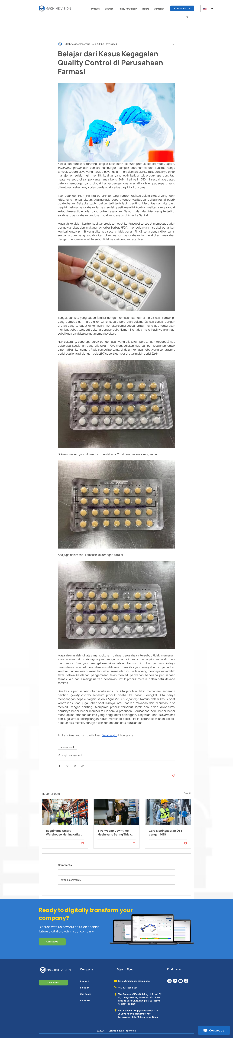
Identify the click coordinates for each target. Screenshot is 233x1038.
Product (84, 981)
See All (187, 793)
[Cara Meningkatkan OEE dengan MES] (168, 812)
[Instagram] (169, 981)
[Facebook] (186, 981)
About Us (85, 1000)
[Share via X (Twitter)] (67, 765)
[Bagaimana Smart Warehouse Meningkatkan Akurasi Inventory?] (65, 812)
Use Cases (85, 993)
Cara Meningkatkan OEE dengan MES (165, 832)
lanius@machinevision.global (134, 980)
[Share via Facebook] (59, 765)
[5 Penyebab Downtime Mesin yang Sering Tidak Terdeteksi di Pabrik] (116, 812)
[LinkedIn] (175, 981)
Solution (84, 987)
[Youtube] (180, 981)
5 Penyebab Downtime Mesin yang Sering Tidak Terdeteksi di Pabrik (114, 832)
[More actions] (173, 44)
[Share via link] (82, 765)
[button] (95, 8)
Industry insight (67, 747)
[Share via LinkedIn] (74, 765)
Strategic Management (70, 755)
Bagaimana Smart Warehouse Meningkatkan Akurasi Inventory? (64, 832)
